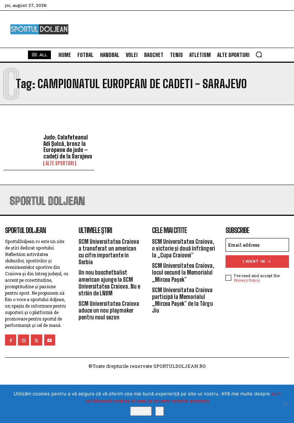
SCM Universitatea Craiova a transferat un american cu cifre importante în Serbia (109, 252)
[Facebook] (10, 340)
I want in (254, 261)
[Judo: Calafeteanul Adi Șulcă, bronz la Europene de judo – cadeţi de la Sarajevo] (22, 148)
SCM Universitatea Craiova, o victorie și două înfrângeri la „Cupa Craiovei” (183, 248)
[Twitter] (36, 340)
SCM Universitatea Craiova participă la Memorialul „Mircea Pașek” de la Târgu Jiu (182, 300)
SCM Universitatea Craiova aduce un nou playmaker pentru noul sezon (109, 310)
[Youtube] (49, 340)
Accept (141, 411)
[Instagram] (23, 340)
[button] (259, 54)
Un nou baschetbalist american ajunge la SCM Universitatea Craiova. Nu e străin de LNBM (109, 282)
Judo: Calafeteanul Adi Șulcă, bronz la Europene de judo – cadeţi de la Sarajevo (67, 147)
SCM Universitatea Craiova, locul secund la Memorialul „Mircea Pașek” (183, 272)
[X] (285, 404)
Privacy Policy (246, 280)
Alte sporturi (60, 163)
